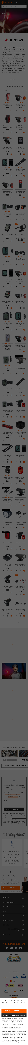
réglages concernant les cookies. (13, 1006)
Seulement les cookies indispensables (14, 1015)
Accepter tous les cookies (12, 1011)
